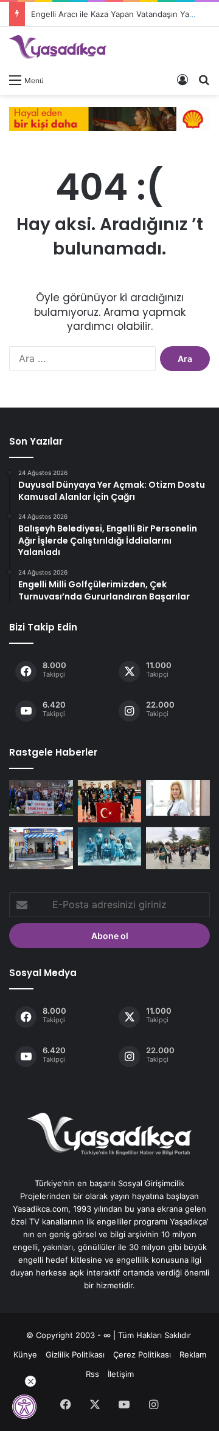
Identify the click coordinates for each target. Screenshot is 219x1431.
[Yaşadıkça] (57, 47)
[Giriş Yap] (182, 79)
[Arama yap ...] (204, 79)
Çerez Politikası (142, 1354)
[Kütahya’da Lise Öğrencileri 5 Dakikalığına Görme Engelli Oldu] (178, 848)
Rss (92, 1374)
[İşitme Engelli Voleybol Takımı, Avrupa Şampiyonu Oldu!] (110, 801)
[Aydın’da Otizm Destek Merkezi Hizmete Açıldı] (41, 848)
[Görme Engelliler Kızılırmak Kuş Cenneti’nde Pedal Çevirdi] (41, 798)
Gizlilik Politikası (75, 1354)
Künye (25, 1354)
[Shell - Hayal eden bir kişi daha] (109, 118)
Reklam (192, 1354)
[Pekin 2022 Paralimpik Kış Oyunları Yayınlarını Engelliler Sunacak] (110, 846)
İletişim (121, 1374)
